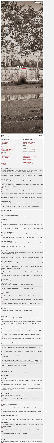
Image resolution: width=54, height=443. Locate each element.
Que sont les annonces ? (3, 164)
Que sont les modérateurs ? (25, 140)
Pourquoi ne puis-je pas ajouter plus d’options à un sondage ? (6, 155)
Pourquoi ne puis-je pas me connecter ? (4, 142)
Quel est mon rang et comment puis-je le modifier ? (5, 150)
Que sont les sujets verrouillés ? (4, 165)
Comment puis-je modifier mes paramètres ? (5, 146)
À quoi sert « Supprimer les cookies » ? (4, 144)
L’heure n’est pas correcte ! (3, 147)
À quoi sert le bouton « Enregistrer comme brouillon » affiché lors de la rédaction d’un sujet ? (9, 158)
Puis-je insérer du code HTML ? (4, 162)
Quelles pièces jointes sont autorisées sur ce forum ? (27, 159)
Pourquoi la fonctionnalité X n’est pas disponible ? (27, 162)
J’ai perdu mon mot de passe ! (4, 143)
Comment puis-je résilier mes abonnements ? (27, 157)
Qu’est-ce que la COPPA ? (3, 140)
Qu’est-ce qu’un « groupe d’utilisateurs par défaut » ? (27, 143)
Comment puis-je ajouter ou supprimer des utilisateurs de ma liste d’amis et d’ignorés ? (30, 149)
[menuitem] (4, 135)
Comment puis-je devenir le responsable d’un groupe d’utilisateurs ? (29, 142)
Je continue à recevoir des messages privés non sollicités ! (28, 146)
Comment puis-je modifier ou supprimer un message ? (6, 153)
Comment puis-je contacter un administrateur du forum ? (28, 163)
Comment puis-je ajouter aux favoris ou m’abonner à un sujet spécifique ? (29, 156)
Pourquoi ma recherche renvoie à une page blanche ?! (27, 152)
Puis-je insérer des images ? (3, 163)
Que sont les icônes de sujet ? (4, 166)
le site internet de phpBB (3, 229)
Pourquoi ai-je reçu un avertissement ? (4, 157)
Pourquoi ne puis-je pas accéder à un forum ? (5, 156)
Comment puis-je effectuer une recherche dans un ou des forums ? (29, 151)
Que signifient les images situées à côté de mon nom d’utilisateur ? (7, 149)
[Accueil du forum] (22, 67)
